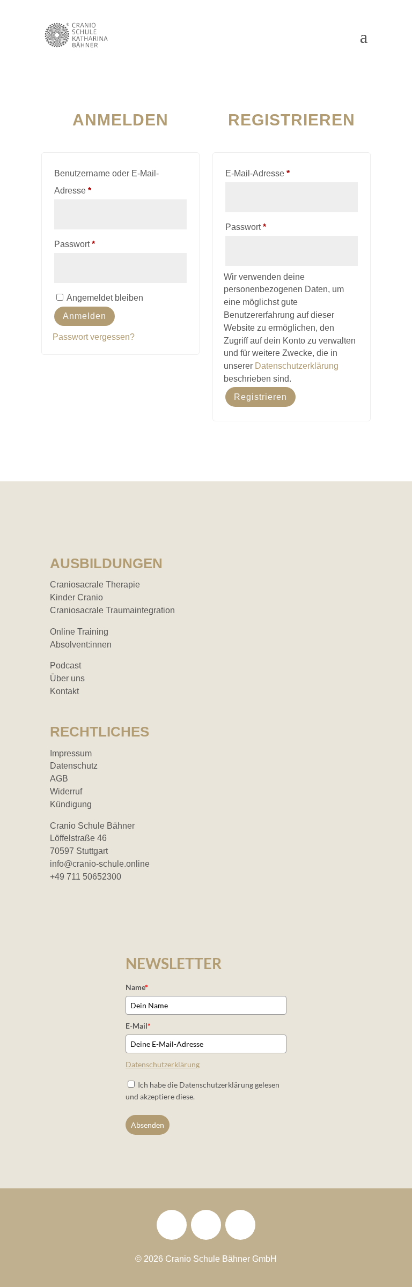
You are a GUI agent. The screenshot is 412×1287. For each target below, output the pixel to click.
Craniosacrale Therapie (95, 584)
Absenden (147, 1124)
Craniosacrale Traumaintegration (112, 610)
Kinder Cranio (76, 597)
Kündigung (71, 804)
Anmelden (84, 316)
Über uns (67, 678)
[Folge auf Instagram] (206, 1225)
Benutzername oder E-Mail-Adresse (106, 182)
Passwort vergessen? (94, 336)
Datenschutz (74, 765)
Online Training (79, 631)
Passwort (96, 244)
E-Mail (138, 1025)
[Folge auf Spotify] (172, 1225)
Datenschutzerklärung (297, 365)
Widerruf (66, 791)
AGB (59, 778)
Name (137, 987)
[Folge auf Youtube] (240, 1225)
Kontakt (64, 691)
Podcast (65, 665)
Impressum (71, 753)
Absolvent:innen (81, 644)
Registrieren (260, 396)
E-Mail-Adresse (279, 173)
